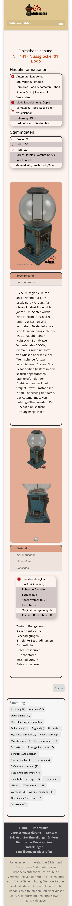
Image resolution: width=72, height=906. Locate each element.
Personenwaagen (45, 741)
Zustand (21, 548)
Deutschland (20, 715)
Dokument (19, 728)
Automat (36, 709)
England (38, 728)
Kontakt (51, 832)
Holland (54, 728)
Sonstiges (22, 567)
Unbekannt (52, 779)
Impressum (41, 828)
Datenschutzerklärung (25, 832)
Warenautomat (34, 785)
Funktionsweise (26, 282)
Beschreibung (25, 275)
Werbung (18, 792)
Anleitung (18, 709)
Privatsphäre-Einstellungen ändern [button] (34, 837)
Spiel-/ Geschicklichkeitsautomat (31, 760)
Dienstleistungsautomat (27, 722)
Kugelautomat (49, 734)
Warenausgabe (26, 554)
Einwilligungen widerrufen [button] (34, 851)
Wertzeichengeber (41, 792)
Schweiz (17, 747)
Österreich (18, 804)
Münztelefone (20, 741)
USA (15, 785)
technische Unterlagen (25, 779)
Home (23, 828)
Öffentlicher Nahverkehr (26, 798)
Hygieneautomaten (23, 734)
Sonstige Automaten (41, 747)
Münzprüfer (23, 561)
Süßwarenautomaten (25, 766)
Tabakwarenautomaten (26, 772)
